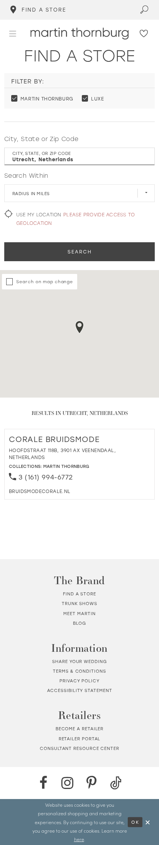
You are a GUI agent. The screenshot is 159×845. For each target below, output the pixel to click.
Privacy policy (79, 680)
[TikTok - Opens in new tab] (116, 783)
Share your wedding (79, 661)
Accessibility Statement (79, 690)
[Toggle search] (144, 10)
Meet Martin (79, 613)
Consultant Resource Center (79, 748)
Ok (135, 822)
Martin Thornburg (66, 466)
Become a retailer (80, 728)
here (79, 839)
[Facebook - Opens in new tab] (43, 783)
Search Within (26, 175)
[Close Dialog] (147, 821)
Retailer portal (80, 738)
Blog (79, 623)
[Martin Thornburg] (79, 33)
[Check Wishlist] (144, 34)
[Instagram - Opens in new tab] (67, 783)
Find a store (79, 594)
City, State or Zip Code (41, 139)
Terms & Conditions (79, 671)
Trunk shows (79, 603)
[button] (13, 33)
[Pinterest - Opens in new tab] (91, 783)
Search (79, 251)
